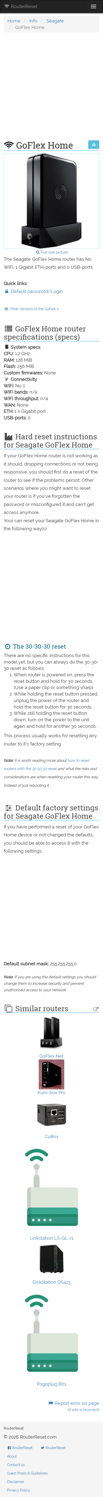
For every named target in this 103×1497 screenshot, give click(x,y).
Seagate (55, 20)
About (12, 1456)
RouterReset (24, 6)
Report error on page (76, 1406)
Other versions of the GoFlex (32, 309)
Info (34, 20)
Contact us (16, 1465)
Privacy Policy (18, 1490)
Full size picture (54, 252)
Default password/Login (36, 291)
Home (14, 20)
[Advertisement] (51, 88)
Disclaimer (15, 1482)
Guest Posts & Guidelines (27, 1473)
